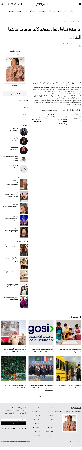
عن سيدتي (37, 415)
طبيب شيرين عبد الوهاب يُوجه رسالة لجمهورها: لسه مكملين (11, 231)
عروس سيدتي (50, 427)
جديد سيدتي (23, 177)
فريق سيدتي (37, 423)
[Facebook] (8, 4)
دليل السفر (50, 435)
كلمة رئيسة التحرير (16, 93)
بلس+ (26, 11)
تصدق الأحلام (25, 108)
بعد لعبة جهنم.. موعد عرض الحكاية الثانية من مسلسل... (11, 246)
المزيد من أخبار (74, 317)
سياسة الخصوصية (68, 442)
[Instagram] (12, 4)
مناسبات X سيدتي (36, 411)
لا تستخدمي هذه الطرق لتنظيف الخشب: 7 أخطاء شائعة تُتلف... (10, 272)
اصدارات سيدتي (49, 431)
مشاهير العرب (15, 228)
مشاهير (71, 11)
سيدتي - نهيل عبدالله (71, 44)
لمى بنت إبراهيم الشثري (13, 131)
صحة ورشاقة (52, 11)
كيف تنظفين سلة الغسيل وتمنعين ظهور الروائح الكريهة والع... (10, 183)
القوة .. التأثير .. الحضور (23, 100)
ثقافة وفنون (15, 216)
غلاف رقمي (37, 431)
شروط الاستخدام (78, 442)
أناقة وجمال (22, 416)
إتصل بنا (54, 442)
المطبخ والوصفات (8, 413)
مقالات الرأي (23, 125)
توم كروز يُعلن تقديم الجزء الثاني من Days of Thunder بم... (10, 207)
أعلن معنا (60, 442)
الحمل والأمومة (9, 416)
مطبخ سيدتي (50, 411)
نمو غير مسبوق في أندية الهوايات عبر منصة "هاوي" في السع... (10, 195)
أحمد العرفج (15, 160)
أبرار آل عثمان (15, 140)
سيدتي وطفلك (42, 11)
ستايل (52, 419)
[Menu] (80, 4)
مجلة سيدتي (37, 407)
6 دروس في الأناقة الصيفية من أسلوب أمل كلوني (11, 298)
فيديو (10, 11)
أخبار (79, 44)
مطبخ (18, 11)
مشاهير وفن (22, 413)
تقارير (52, 423)
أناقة (65, 11)
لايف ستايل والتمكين (20, 410)
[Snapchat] (21, 4)
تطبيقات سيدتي (36, 427)
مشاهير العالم (15, 204)
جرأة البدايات (25, 115)
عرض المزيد (41, 396)
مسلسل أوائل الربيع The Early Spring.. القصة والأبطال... (11, 285)
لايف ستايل (32, 11)
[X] (18, 4)
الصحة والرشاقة (9, 410)
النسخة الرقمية (15, 85)
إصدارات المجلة (15, 51)
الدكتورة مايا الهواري (14, 149)
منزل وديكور (15, 181)
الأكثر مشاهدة (22, 241)
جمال (59, 11)
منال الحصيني (15, 168)
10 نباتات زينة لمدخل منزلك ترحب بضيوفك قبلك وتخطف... (11, 260)
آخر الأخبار (37, 435)
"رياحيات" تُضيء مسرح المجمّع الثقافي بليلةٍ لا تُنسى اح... (11, 219)
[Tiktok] (15, 4)
